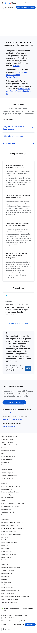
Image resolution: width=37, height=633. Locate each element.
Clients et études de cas (8, 456)
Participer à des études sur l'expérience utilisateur (15, 596)
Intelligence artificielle (7, 497)
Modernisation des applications (10, 492)
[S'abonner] (30, 624)
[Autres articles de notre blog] (18, 323)
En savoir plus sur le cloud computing (11, 534)
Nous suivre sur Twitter (7, 593)
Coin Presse (4, 585)
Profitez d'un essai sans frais (12, 419)
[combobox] (7, 629)
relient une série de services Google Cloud (16, 74)
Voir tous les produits (10, 426)
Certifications (5, 548)
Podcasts (4, 579)
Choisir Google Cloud (7, 439)
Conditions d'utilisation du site (10, 618)
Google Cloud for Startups (8, 554)
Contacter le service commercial (10, 567)
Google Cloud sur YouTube (8, 588)
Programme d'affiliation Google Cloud (12, 522)
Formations (4, 545)
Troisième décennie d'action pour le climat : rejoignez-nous (19, 609)
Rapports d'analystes (7, 459)
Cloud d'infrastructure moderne (10, 445)
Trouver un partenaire (10, 412)
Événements (5, 576)
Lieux (2, 453)
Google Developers (6, 551)
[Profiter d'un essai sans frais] (18, 31)
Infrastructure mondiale (8, 450)
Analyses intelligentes (7, 495)
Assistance (4, 537)
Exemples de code (6, 540)
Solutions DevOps (6, 509)
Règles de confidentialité (21, 615)
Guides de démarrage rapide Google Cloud (13, 528)
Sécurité (3, 500)
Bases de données (6, 489)
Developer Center (6, 582)
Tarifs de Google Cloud (7, 472)
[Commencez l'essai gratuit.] (26, 7)
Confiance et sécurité (7, 442)
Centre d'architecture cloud (9, 542)
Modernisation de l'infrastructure (10, 486)
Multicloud (4, 448)
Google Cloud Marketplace (8, 531)
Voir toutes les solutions (8, 515)
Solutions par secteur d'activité (10, 506)
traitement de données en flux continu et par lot (18, 91)
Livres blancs (5, 462)
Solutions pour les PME (7, 512)
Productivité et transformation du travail (12, 503)
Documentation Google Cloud (9, 525)
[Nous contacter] (9, 7)
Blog (2, 465)
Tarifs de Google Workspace (9, 475)
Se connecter (32, 3)
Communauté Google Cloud (9, 602)
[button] (18, 128)
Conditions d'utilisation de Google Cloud (13, 621)
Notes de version (6, 560)
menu (2, 3)
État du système (6, 557)
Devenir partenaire (6, 573)
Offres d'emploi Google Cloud (9, 599)
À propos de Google (6, 615)
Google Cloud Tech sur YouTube (10, 590)
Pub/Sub (16, 66)
